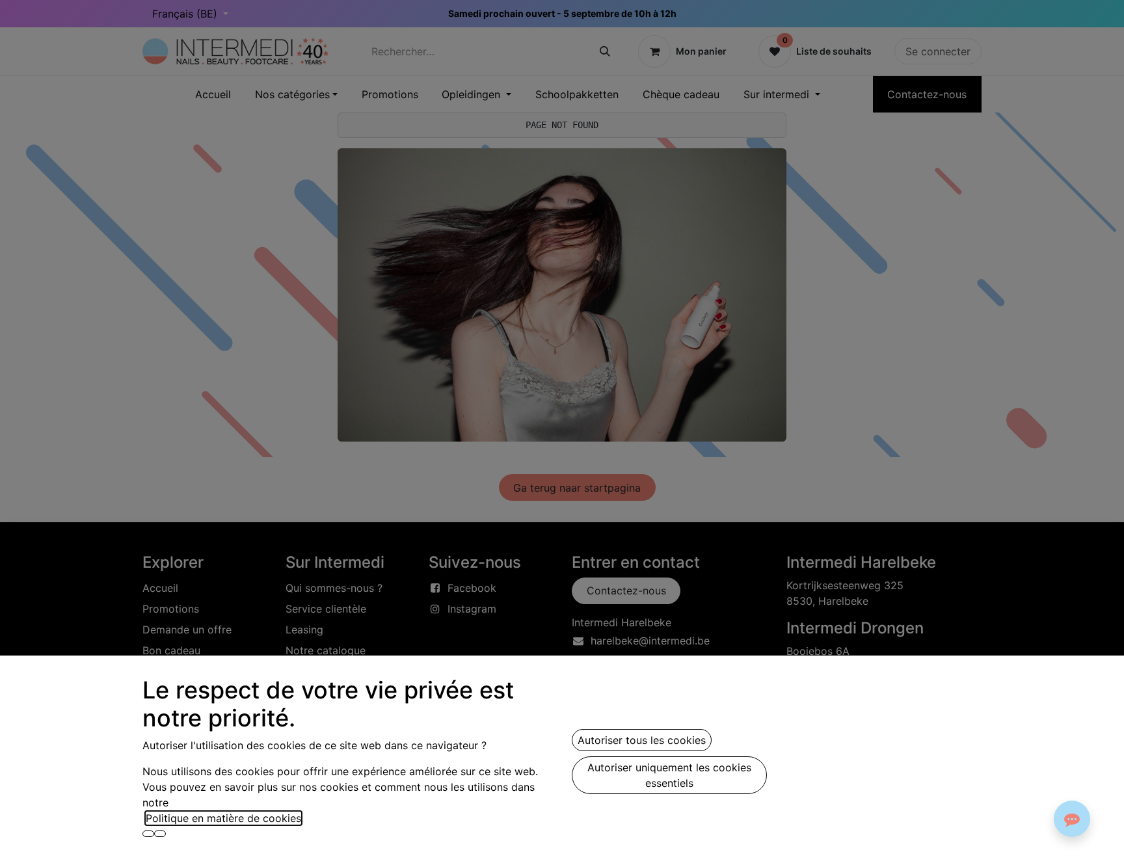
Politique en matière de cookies (223, 818)
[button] (148, 833)
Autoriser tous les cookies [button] (642, 740)
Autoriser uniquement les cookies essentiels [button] (669, 775)
